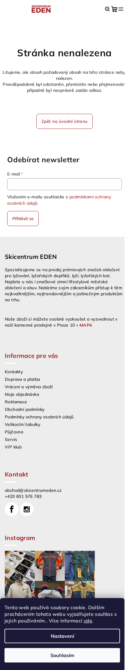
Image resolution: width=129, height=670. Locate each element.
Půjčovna (14, 432)
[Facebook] (12, 509)
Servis (11, 439)
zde (88, 621)
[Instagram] (27, 509)
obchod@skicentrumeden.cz (33, 490)
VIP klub (13, 447)
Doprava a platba (22, 379)
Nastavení (62, 636)
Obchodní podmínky (25, 409)
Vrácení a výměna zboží (29, 386)
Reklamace (16, 402)
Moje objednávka (22, 394)
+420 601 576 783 (23, 496)
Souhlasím (62, 655)
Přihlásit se (23, 218)
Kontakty (14, 371)
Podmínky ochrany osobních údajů (39, 417)
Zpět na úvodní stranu (64, 121)
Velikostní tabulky (22, 424)
